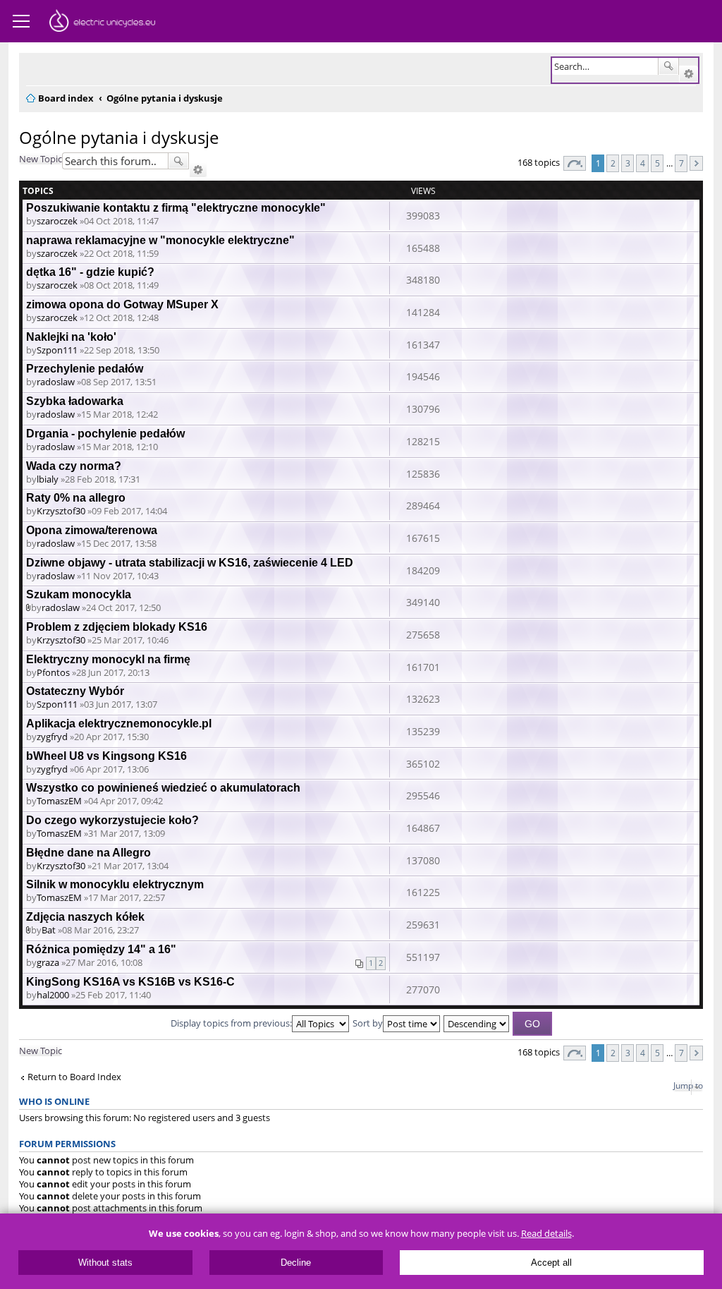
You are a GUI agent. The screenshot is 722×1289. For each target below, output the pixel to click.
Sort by (368, 1023)
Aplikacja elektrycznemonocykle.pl (119, 724)
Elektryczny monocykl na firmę (108, 659)
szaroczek (57, 220)
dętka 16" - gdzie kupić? (90, 272)
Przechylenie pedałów (84, 369)
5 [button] (657, 163)
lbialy (48, 479)
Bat (49, 930)
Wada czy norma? (73, 466)
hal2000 (53, 994)
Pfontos (53, 672)
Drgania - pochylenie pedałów (105, 434)
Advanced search (688, 74)
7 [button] (681, 163)
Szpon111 (57, 350)
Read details (546, 1234)
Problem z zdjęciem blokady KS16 (116, 627)
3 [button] (627, 163)
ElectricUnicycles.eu (102, 22)
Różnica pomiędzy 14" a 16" (101, 949)
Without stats (105, 1262)
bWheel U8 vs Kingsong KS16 (106, 756)
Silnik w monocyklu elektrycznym (115, 884)
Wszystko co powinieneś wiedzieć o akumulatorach (163, 788)
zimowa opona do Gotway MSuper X (122, 304)
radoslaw (56, 381)
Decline (296, 1262)
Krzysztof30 (61, 510)
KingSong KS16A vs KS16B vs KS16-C (130, 982)
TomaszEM (59, 800)
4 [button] (642, 163)
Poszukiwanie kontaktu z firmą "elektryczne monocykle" (176, 208)
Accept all (551, 1262)
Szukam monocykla (78, 594)
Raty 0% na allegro (76, 498)
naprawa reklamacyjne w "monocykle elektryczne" (160, 240)
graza (48, 962)
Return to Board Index (74, 1077)
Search (668, 66)
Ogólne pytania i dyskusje (119, 137)
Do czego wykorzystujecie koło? (112, 820)
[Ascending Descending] (476, 1023)
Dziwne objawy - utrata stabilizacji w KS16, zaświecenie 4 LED (189, 563)
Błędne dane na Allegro (88, 853)
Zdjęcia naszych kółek (85, 917)
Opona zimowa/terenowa (91, 530)
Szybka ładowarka (74, 401)
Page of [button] (574, 163)
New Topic (40, 158)
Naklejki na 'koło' (71, 337)
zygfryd (52, 736)
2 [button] (613, 163)
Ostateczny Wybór (75, 691)
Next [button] (696, 163)
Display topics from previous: (231, 1023)
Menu (21, 21)
